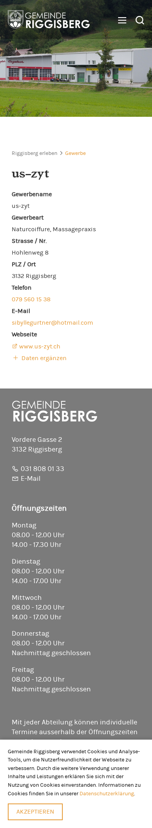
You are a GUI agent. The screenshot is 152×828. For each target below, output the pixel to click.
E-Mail (31, 479)
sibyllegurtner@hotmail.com (52, 322)
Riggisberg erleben (34, 153)
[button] (119, 20)
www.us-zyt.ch (39, 346)
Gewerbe (75, 153)
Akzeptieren (35, 811)
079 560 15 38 (31, 299)
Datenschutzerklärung (107, 793)
